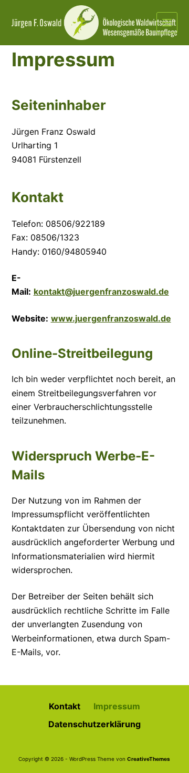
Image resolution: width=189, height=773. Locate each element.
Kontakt (64, 706)
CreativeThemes (148, 759)
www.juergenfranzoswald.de (111, 318)
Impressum (116, 706)
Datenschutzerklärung (94, 724)
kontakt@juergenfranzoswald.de (101, 291)
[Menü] (166, 22)
